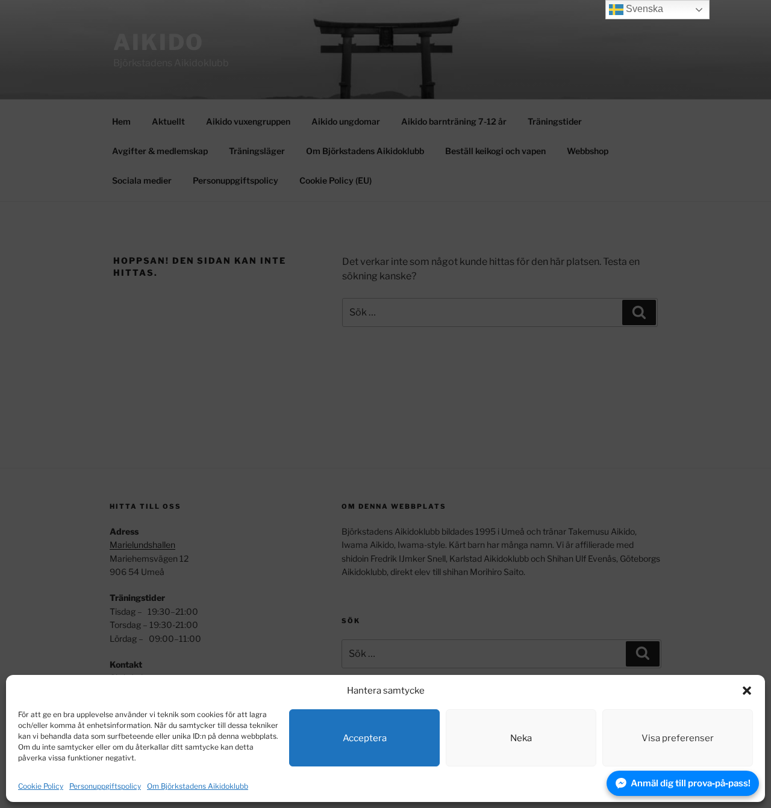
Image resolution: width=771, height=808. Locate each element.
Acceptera (365, 738)
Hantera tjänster (712, 786)
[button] (747, 691)
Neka (521, 738)
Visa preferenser (677, 738)
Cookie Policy (40, 786)
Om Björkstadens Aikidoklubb (197, 786)
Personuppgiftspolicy (105, 786)
